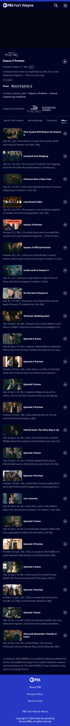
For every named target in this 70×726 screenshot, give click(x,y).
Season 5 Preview (33, 224)
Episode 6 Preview (33, 361)
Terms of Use (35, 700)
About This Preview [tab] (13, 120)
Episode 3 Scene (32, 521)
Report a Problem (38, 93)
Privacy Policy (35, 694)
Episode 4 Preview (33, 475)
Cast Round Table (33, 202)
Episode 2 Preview (33, 589)
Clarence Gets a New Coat (37, 179)
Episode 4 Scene (32, 453)
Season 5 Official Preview (37, 247)
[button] (56, 5)
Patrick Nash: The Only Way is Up (41, 430)
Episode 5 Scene (32, 384)
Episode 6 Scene (32, 338)
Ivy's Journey (31, 498)
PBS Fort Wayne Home (35, 711)
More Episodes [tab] (35, 120)
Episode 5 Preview (33, 407)
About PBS (35, 687)
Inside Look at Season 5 (36, 270)
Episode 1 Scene (32, 612)
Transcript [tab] (52, 120)
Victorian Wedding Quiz (36, 316)
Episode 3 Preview (33, 544)
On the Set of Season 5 (36, 293)
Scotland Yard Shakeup (36, 156)
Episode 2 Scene (32, 566)
